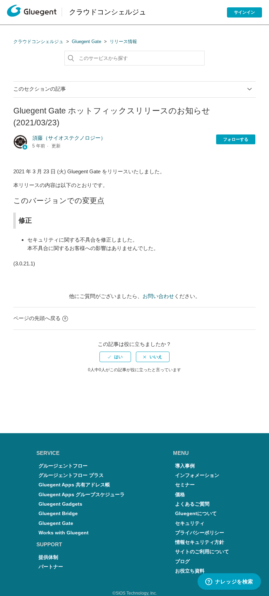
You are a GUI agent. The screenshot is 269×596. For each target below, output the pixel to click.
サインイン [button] (244, 12)
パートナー (51, 566)
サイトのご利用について (202, 551)
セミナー (185, 484)
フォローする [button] (235, 139)
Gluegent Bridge (58, 513)
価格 (180, 494)
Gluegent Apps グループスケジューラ (82, 494)
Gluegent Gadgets (60, 504)
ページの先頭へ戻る (37, 318)
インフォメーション (197, 475)
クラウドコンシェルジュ (38, 41)
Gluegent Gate (86, 41)
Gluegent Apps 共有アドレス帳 (74, 484)
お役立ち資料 (190, 571)
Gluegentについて (196, 513)
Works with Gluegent (64, 532)
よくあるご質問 (192, 504)
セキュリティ (190, 523)
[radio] (115, 357)
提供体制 (48, 557)
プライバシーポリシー (199, 532)
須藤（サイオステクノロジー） (69, 138)
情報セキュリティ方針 (199, 542)
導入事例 (185, 466)
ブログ (182, 561)
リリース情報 (123, 41)
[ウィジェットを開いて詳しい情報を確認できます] (229, 582)
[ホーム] (31, 12)
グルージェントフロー (63, 466)
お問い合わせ (158, 296)
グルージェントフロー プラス (71, 475)
